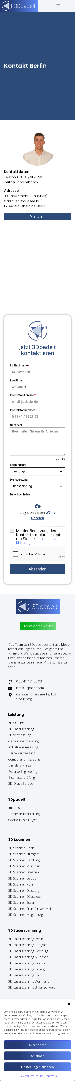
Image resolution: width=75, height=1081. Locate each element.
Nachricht (16, 425)
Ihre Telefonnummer (22, 410)
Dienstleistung (19, 479)
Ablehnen (37, 1056)
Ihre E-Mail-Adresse (23, 395)
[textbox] (33, 471)
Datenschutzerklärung (31, 1076)
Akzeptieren (37, 1045)
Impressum (51, 1076)
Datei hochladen (20, 494)
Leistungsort (18, 464)
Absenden (37, 569)
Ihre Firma (16, 380)
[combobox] (37, 471)
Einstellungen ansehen (37, 1067)
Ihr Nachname (19, 365)
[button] (69, 1004)
